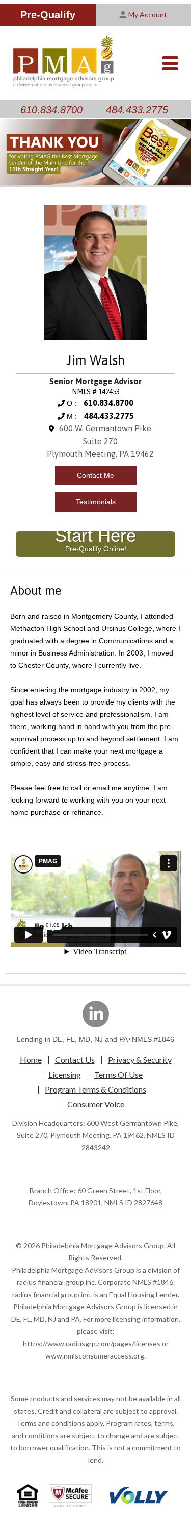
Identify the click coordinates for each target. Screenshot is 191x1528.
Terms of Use (118, 1074)
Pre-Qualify (47, 14)
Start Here (95, 542)
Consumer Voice (95, 1104)
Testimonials (96, 502)
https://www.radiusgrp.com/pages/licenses (91, 1343)
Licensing (64, 1074)
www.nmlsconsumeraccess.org (94, 1355)
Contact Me (95, 475)
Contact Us (75, 1059)
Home (31, 1059)
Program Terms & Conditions (95, 1089)
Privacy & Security (140, 1059)
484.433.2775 (137, 109)
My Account (147, 14)
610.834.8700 (51, 109)
